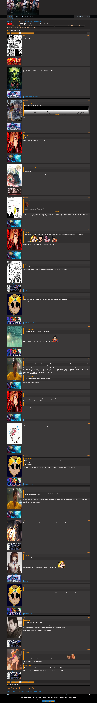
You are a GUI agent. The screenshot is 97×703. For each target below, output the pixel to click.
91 (15, 32)
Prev (9, 32)
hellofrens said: (27, 394)
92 (17, 32)
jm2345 (14, 122)
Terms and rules (75, 694)
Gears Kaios (14, 154)
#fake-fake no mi (32, 25)
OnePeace (14, 348)
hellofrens (9, 25)
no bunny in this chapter (79, 25)
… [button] (13, 32)
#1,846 (88, 197)
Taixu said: (26, 135)
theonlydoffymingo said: (29, 167)
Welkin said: (26, 361)
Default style (10, 694)
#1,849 (88, 294)
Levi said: (26, 232)
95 (24, 32)
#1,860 (88, 649)
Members (31, 16)
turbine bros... (10, 27)
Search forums (15, 18)
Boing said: (26, 620)
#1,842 (88, 68)
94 (21, 32)
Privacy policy (82, 694)
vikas (14, 380)
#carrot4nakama (24, 25)
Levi (14, 283)
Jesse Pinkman (14, 639)
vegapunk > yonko (17, 27)
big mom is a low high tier (49, 25)
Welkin (14, 219)
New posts (9, 18)
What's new (24, 16)
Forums (10, 16)
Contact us (68, 694)
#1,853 (88, 423)
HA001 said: (26, 555)
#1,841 (88, 35)
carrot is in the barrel (59, 25)
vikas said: (26, 200)
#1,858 (88, 585)
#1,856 (88, 520)
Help (87, 694)
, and (32, 96)
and (29, 484)
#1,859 (88, 617)
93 (19, 32)
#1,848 (88, 261)
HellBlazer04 (14, 542)
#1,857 (88, 552)
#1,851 (88, 358)
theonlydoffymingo (14, 89)
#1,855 (88, 488)
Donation (16, 16)
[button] (19, 16)
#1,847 (88, 229)
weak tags (24, 27)
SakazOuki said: (27, 103)
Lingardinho (14, 574)
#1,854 (88, 455)
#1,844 (88, 132)
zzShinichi (14, 445)
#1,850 (88, 326)
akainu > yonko (40, 25)
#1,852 (88, 391)
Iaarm (14, 57)
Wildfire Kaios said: (28, 264)
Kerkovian (14, 671)
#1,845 (88, 164)
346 (28, 32)
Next (32, 32)
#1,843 (88, 100)
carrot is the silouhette (69, 25)
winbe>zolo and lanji (31, 27)
